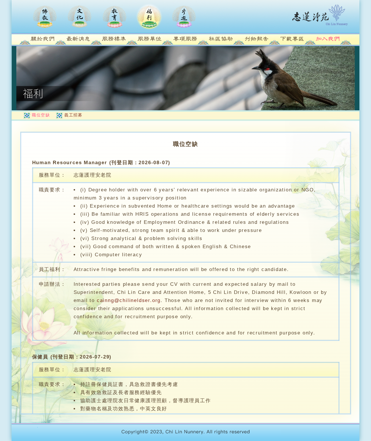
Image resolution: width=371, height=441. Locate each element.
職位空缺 (41, 115)
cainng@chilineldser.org (129, 300)
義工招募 (73, 115)
